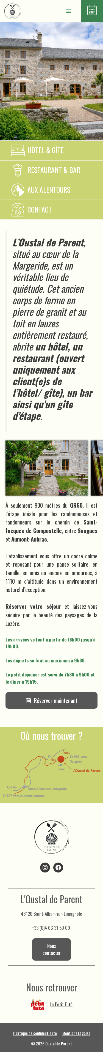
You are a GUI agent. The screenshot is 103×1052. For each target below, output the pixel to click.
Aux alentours (48, 189)
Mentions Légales (76, 1033)
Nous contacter (52, 949)
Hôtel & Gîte (45, 150)
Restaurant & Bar (53, 170)
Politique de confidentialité (35, 1033)
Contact (39, 209)
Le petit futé (61, 1004)
